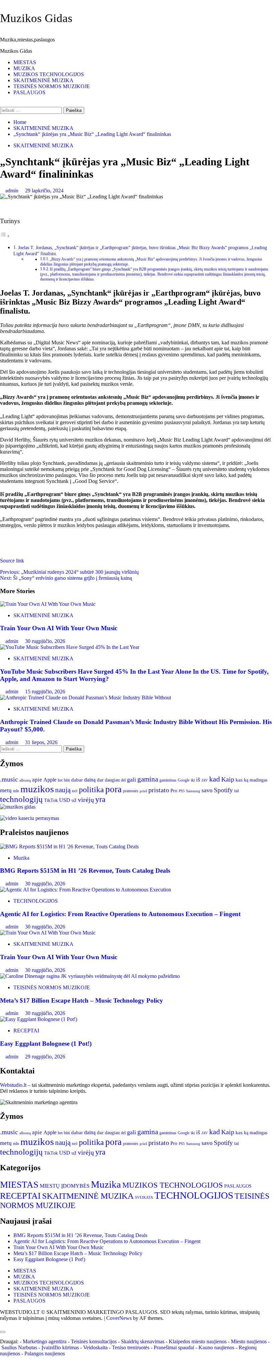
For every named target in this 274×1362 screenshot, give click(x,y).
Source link (12, 560)
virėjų (86, 799)
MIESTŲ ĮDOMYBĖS (65, 1186)
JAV (204, 780)
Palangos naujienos (44, 1353)
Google (183, 780)
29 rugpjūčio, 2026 (45, 1056)
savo (207, 790)
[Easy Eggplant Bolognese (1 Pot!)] (38, 1019)
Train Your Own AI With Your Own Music (58, 628)
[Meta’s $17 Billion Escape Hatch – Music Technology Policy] (90, 976)
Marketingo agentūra (44, 1341)
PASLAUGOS (29, 92)
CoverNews (119, 1318)
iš (198, 780)
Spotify (223, 790)
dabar (77, 780)
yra (100, 799)
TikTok (51, 800)
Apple (49, 780)
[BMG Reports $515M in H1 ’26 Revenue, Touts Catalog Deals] (69, 846)
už (74, 800)
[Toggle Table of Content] (5, 236)
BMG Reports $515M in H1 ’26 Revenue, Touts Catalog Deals (85, 870)
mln (16, 791)
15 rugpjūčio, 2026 (45, 691)
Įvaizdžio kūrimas (60, 1347)
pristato (158, 790)
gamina (147, 779)
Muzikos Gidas (36, 18)
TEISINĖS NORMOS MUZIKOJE (51, 86)
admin (12, 190)
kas (239, 780)
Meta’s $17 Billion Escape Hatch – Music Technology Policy (81, 1000)
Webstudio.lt (13, 1085)
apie (37, 780)
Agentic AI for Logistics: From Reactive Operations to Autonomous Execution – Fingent (120, 913)
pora (113, 789)
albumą (25, 780)
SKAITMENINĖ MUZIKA (43, 80)
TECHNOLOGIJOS (35, 901)
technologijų (21, 799)
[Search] (2, 104)
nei (75, 791)
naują (63, 790)
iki (193, 780)
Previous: (69, 572)
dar (100, 780)
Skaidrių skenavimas (142, 1341)
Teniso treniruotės (130, 1347)
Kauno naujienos (216, 1347)
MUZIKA (24, 68)
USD (64, 800)
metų (6, 790)
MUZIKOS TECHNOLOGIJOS (48, 74)
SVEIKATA (144, 1197)
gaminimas (167, 780)
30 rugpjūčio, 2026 (45, 641)
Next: (66, 578)
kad (214, 779)
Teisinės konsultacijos (94, 1341)
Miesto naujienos (249, 1341)
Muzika (21, 858)
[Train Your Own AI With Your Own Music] (48, 604)
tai (236, 790)
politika (91, 789)
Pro (173, 790)
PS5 (182, 791)
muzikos (37, 789)
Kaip (227, 779)
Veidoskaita (95, 1347)
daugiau (112, 780)
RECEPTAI (26, 1030)
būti (67, 780)
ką (246, 780)
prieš (143, 791)
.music (9, 779)
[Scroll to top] (2, 1324)
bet (60, 780)
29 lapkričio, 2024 (44, 190)
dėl (123, 780)
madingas (258, 780)
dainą (90, 780)
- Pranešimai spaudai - (174, 1347)
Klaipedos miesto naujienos (198, 1341)
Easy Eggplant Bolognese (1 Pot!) (46, 1043)
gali (131, 779)
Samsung (193, 791)
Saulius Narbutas (19, 1347)
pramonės (130, 791)
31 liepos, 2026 (41, 742)
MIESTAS (24, 62)
